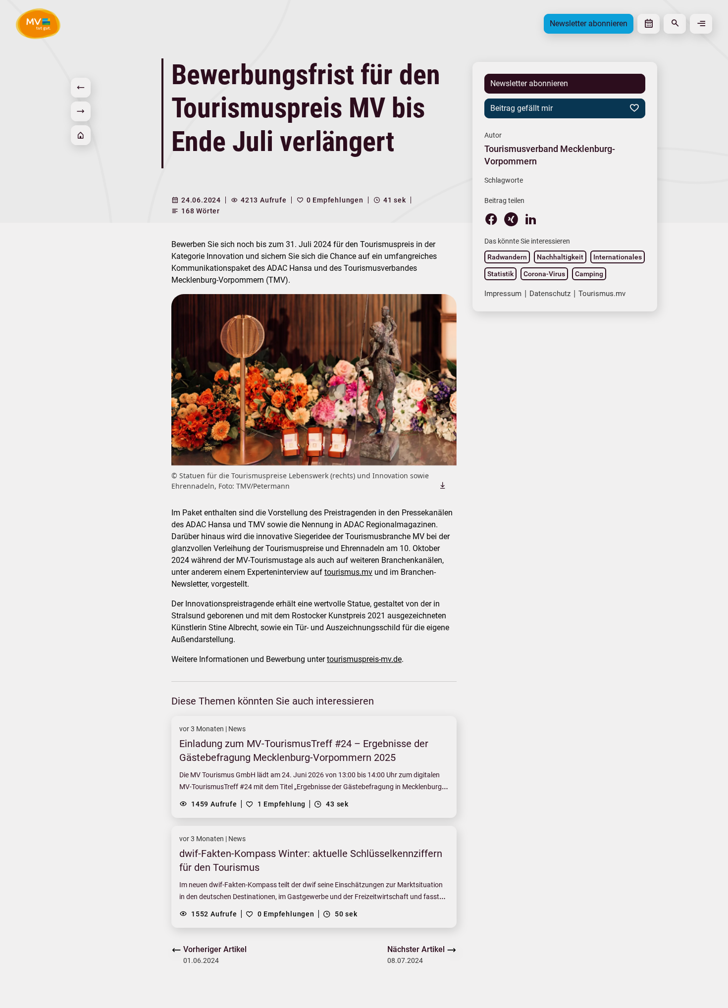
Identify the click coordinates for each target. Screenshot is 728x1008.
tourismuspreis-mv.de (364, 659)
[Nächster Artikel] (81, 111)
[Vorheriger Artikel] (81, 88)
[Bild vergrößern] (314, 380)
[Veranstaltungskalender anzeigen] (648, 24)
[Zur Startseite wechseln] (38, 23)
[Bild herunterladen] (443, 486)
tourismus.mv (348, 572)
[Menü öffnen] (701, 24)
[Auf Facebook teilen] (491, 219)
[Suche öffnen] (675, 24)
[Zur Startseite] (81, 135)
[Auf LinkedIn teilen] (531, 219)
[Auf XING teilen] (511, 219)
